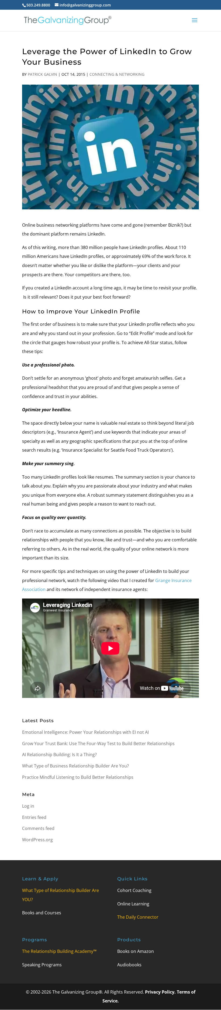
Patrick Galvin (42, 74)
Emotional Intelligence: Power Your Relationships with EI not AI (85, 732)
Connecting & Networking (116, 74)
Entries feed (34, 817)
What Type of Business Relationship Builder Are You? (75, 766)
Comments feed (38, 828)
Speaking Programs (42, 965)
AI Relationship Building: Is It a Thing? (59, 755)
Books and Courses (41, 913)
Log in (28, 806)
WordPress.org (37, 840)
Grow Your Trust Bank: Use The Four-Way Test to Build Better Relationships (98, 743)
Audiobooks (129, 965)
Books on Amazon (135, 951)
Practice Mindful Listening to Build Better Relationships (77, 777)
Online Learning (133, 904)
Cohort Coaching (134, 890)
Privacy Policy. (161, 992)
